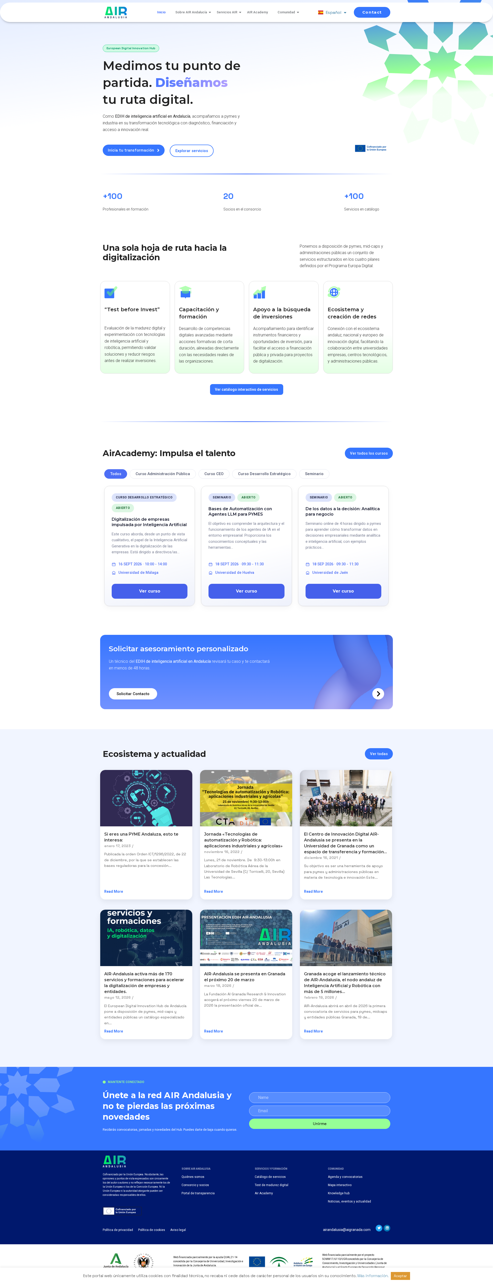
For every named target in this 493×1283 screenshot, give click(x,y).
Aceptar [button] (400, 1276)
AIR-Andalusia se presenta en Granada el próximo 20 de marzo (244, 976)
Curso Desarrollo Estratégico (264, 474)
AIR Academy (257, 12)
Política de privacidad (118, 1230)
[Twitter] (379, 1228)
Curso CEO (214, 474)
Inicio (161, 12)
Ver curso (149, 591)
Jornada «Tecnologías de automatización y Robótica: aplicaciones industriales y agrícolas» (243, 840)
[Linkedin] (387, 1228)
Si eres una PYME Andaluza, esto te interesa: (141, 837)
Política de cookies (151, 1230)
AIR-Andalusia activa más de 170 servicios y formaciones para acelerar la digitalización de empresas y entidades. (144, 982)
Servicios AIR (227, 12)
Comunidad (286, 12)
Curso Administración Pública (163, 474)
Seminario (314, 474)
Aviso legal (178, 1230)
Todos (115, 474)
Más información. (372, 1275)
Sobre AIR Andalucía (191, 12)
